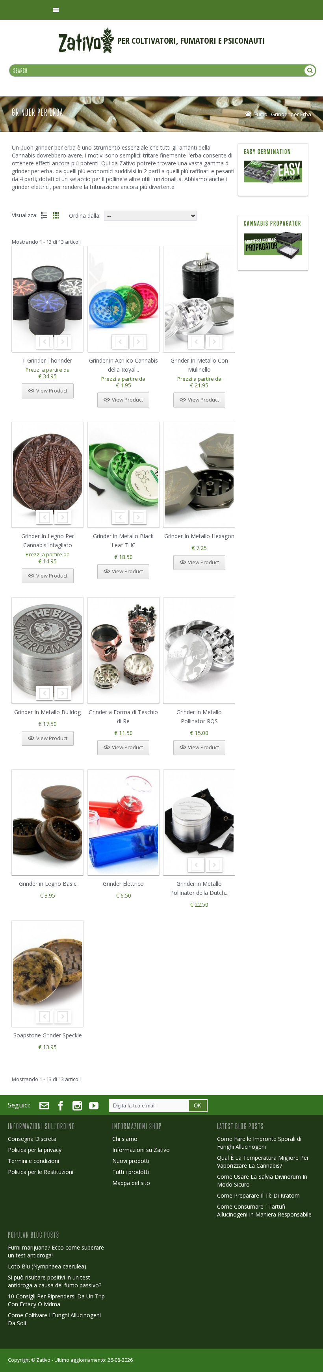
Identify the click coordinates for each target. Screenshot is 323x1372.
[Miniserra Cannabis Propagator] (273, 246)
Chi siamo (124, 1138)
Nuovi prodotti (130, 1161)
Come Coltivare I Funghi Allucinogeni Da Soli (54, 1319)
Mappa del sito (131, 1183)
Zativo (43, 1360)
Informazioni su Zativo (141, 1150)
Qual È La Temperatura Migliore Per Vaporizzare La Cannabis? (263, 1161)
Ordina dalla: (84, 215)
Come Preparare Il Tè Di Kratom (258, 1195)
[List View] (44, 215)
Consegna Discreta (32, 1138)
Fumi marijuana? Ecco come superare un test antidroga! (56, 1251)
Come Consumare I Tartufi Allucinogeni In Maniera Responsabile (264, 1210)
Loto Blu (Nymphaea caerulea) (47, 1266)
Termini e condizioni (33, 1161)
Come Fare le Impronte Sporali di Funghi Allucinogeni (259, 1142)
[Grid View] (56, 215)
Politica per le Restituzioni (40, 1172)
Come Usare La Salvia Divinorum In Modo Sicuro (262, 1180)
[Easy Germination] (273, 173)
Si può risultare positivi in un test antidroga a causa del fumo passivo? (54, 1281)
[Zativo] (86, 31)
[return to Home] (248, 114)
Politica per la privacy (34, 1150)
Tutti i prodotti (130, 1172)
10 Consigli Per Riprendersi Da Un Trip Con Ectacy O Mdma (56, 1300)
